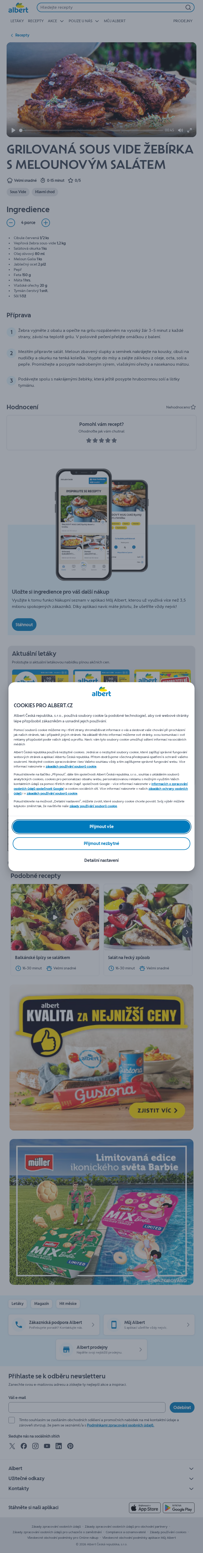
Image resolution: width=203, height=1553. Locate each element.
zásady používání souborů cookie (93, 806)
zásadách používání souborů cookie (71, 766)
